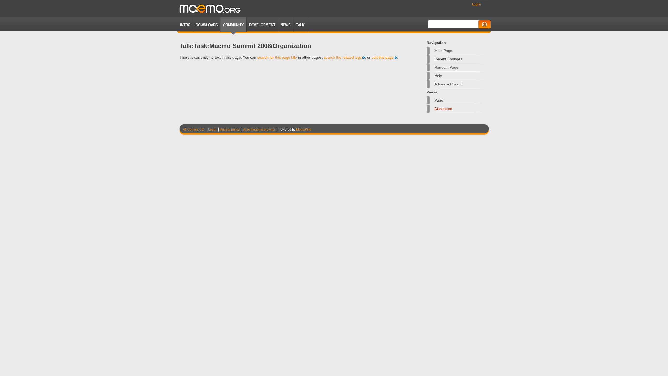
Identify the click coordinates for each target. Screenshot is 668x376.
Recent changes (448, 59)
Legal (212, 129)
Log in (476, 4)
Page (438, 100)
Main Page (443, 51)
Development (262, 25)
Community (233, 25)
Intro (185, 25)
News (286, 25)
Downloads (207, 25)
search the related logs (343, 57)
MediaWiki (303, 129)
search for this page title (277, 57)
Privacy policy (230, 129)
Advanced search (449, 84)
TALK (300, 25)
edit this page (383, 57)
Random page (446, 67)
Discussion (443, 109)
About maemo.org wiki (259, 129)
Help (438, 76)
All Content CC (193, 129)
